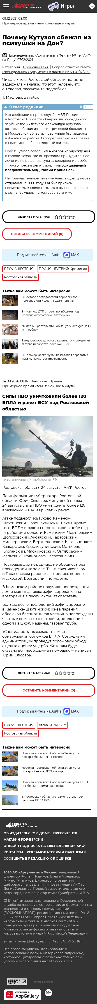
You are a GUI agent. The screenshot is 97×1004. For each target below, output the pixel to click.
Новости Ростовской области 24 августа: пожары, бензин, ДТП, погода (51, 754)
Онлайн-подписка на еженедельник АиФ (44, 846)
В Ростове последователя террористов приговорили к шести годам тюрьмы (49, 298)
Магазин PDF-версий (23, 839)
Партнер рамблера (42, 981)
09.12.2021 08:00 (14, 19)
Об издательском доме (27, 833)
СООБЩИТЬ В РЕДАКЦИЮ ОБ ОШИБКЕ (37, 858)
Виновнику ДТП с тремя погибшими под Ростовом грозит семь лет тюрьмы (50, 313)
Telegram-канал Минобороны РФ (29, 479)
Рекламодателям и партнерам (56, 852)
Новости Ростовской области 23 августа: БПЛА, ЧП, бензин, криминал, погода (55, 783)
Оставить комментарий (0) (37, 234)
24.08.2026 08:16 (15, 381)
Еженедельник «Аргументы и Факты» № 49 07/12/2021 (46, 72)
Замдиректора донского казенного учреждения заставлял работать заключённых (56, 342)
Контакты (13, 852)
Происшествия (35, 67)
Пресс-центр (65, 833)
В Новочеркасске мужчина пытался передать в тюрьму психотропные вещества (55, 356)
